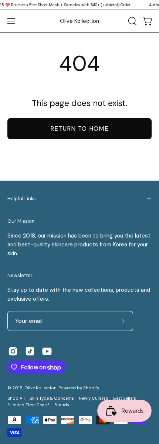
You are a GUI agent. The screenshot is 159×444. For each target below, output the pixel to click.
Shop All (16, 398)
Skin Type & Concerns (52, 398)
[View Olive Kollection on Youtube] (47, 351)
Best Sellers (124, 398)
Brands (61, 405)
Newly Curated (93, 398)
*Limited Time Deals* (28, 405)
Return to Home (79, 128)
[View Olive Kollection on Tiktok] (29, 351)
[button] (131, 21)
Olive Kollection (79, 21)
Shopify (91, 388)
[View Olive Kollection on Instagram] (12, 351)
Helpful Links (21, 198)
